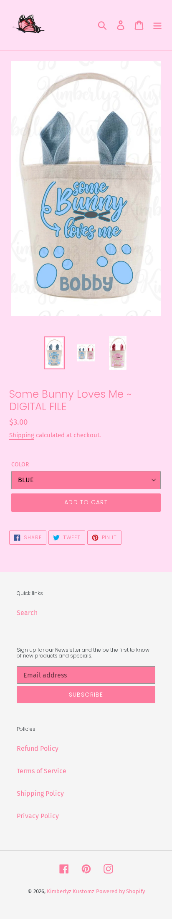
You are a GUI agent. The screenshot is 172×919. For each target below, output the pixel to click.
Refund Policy (37, 748)
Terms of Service (41, 771)
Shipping (21, 435)
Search (27, 613)
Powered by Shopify (120, 891)
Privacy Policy (38, 816)
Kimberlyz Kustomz (70, 891)
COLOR (20, 464)
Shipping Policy (40, 793)
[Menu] (157, 25)
